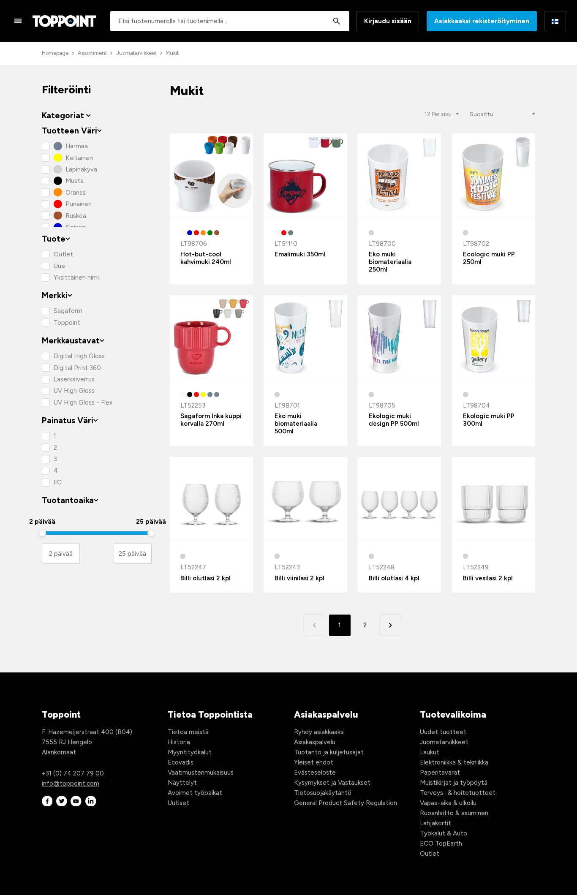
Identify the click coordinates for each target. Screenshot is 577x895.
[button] (390, 625)
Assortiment (92, 53)
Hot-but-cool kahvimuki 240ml (205, 258)
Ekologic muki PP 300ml (488, 419)
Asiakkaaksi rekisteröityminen (481, 21)
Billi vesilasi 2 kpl (488, 578)
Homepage (55, 53)
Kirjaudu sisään (387, 21)
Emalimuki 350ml (300, 254)
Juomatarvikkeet (136, 53)
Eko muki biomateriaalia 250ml (390, 261)
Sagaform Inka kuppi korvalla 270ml (211, 419)
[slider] (42, 533)
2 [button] (365, 625)
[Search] (336, 21)
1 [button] (339, 625)
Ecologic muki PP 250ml (489, 258)
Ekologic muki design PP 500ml (394, 419)
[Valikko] (18, 21)
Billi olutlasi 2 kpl (205, 578)
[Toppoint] (64, 21)
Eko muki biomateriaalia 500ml (296, 423)
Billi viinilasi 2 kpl (299, 578)
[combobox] (229, 21)
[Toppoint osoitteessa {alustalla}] (47, 801)
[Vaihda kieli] (555, 21)
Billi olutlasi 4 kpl (394, 578)
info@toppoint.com (70, 783)
